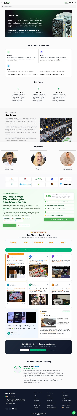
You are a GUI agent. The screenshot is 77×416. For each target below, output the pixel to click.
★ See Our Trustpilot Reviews (37, 350)
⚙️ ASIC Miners (7, 218)
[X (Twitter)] (16, 409)
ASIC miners (33, 206)
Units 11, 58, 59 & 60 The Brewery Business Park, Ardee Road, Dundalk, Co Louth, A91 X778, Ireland (16, 400)
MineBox (36, 398)
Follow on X (25, 350)
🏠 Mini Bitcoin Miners (16, 218)
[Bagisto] (7, 2)
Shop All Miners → (52, 350)
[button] (70, 2)
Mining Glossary (65, 398)
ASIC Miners (36, 400)
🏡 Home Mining (26, 218)
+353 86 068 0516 (11, 396)
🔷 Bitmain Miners (18, 220)
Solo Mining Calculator (67, 400)
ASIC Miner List (65, 395)
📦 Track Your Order (66, 407)
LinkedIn (36, 366)
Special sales (36, 407)
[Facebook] (10, 409)
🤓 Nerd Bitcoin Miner (8, 220)
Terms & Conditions (51, 402)
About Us (49, 395)
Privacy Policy (50, 405)
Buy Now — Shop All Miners (58, 219)
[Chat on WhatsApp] (74, 413)
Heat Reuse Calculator (66, 402)
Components (37, 405)
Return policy (50, 400)
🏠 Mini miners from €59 (23, 225)
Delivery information (51, 407)
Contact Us (49, 398)
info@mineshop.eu (11, 403)
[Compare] (70, 3)
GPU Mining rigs (37, 402)
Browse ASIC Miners (8, 225)
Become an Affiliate (66, 405)
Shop (35, 395)
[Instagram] (6, 409)
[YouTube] (13, 409)
